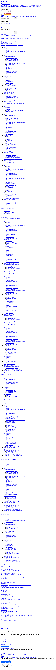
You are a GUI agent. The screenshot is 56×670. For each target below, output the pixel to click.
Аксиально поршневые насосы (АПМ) (23, 35)
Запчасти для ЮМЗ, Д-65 (7, 514)
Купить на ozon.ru (5, 662)
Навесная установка (11, 96)
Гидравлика (3, 34)
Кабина (8, 48)
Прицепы (7, 574)
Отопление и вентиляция (12, 54)
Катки (7, 307)
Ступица (8, 80)
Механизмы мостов (11, 486)
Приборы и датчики (8, 93)
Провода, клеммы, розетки (7, 602)
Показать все (4, 37)
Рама (7, 77)
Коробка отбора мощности (13, 98)
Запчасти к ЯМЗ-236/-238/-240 (23, 585)
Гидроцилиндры (5, 38)
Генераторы (3, 596)
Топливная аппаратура (6, 592)
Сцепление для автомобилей (8, 582)
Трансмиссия (7, 67)
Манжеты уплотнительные (19, 606)
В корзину (3, 639)
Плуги (2, 577)
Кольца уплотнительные (7, 606)
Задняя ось (9, 84)
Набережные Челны (5, 26)
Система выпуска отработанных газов (15, 63)
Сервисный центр (34, 5)
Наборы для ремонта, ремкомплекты (13, 100)
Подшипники (4, 617)
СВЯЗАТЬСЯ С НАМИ (6, 10)
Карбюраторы (4, 590)
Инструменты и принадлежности (9, 620)
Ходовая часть (7, 76)
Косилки (12, 574)
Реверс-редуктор (10, 354)
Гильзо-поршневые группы (13, 59)
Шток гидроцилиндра (14, 38)
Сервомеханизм (10, 301)
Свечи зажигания (18, 602)
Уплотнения (4, 611)
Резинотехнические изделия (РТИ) (9, 604)
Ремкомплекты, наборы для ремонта (10, 570)
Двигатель (6, 55)
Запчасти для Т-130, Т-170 (7, 273)
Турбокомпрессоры (5, 594)
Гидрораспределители (39, 35)
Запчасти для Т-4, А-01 (6, 374)
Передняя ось (9, 83)
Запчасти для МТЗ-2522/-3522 (8, 208)
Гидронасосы (29, 38)
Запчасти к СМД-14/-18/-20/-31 (8, 585)
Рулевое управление (11, 87)
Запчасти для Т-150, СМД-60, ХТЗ (9, 403)
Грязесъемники (9, 608)
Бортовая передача (11, 298)
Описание (3, 648)
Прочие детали (7, 101)
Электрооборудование (9, 92)
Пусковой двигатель (11, 65)
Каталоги (3, 621)
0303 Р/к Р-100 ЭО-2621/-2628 (8, 653)
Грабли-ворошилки (23, 577)
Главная (3, 625)
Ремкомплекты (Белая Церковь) (8, 614)
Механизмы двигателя (12, 60)
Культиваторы (17, 574)
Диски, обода (9, 81)
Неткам (20, 664)
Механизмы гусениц (11, 306)
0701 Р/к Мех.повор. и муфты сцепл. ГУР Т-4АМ (13, 652)
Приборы (17, 599)
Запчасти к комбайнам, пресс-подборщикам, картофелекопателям (17, 615)
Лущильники (4, 579)
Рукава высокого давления (7, 41)
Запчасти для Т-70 (5, 566)
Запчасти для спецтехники (7, 569)
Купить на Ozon (5, 646)
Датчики (12, 599)
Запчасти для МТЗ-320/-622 (7, 162)
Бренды (38, 6)
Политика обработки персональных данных (26, 6)
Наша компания (23, 16)
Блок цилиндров (10, 62)
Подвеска (8, 438)
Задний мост (9, 75)
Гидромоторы (48, 35)
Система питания (10, 56)
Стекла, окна (9, 52)
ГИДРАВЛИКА (4, 5)
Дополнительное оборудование (11, 94)
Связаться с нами (7, 23)
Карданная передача (11, 72)
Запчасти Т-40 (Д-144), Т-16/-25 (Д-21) (10, 218)
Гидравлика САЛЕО (19, 41)
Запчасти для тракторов (6, 43)
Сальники (3, 608)
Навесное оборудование (12, 97)
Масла (2, 619)
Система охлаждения (11, 58)
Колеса (8, 79)
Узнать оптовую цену (6, 644)
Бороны (6, 577)
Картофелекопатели (13, 577)
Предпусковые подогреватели (19, 596)
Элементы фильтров (6, 616)
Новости (7, 6)
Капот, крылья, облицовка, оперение (15, 51)
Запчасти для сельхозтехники (8, 573)
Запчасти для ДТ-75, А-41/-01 (8, 324)
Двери (8, 50)
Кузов (5, 47)
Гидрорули (23, 38)
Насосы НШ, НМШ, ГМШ (7, 35)
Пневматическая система (12, 90)
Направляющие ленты (12, 611)
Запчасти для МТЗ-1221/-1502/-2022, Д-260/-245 (12, 103)
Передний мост (10, 73)
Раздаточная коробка (11, 71)
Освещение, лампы (5, 599)
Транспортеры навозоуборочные (15, 579)
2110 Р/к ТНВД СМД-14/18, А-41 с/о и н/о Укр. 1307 (14, 654)
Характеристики (10, 648)
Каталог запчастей (25, 5)
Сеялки (2, 574)
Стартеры (9, 596)
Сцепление (9, 68)
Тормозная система (11, 88)
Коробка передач (10, 69)
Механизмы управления (10, 85)
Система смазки (10, 64)
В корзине (3, 641)
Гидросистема (9, 89)
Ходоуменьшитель (11, 352)
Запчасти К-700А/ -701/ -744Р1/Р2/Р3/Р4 (10, 459)
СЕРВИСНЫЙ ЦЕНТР (14, 5)
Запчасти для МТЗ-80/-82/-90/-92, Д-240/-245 (12, 45)
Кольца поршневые (19, 587)
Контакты (12, 6)
